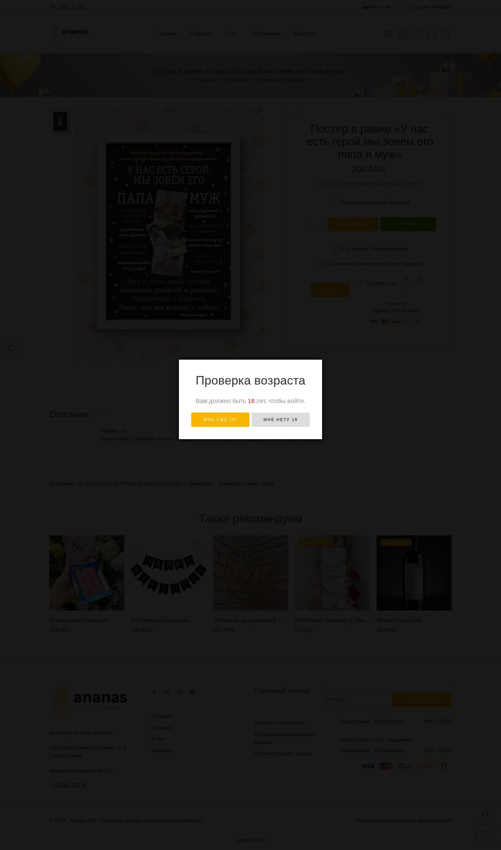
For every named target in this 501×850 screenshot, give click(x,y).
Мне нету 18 (280, 419)
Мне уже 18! (220, 419)
